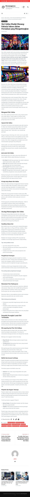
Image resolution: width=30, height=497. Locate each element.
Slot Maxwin (4, 426)
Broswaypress (10, 6)
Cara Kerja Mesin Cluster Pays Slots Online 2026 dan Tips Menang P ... (7, 483)
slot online (9, 426)
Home (2, 17)
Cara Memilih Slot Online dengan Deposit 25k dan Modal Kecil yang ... (22, 483)
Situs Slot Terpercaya (16, 424)
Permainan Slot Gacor (20, 422)
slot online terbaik (15, 426)
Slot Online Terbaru (23, 426)
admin (15, 459)
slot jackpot (23, 424)
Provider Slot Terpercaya (6, 424)
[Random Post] (24, 13)
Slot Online (7, 17)
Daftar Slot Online (11, 422)
